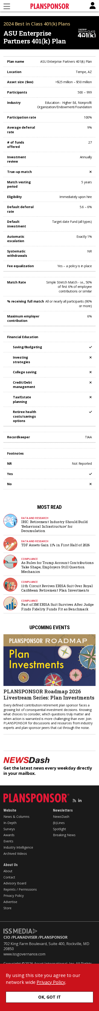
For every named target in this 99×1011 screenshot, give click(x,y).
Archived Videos (15, 853)
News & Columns (16, 816)
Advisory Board (14, 883)
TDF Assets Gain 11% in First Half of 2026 (55, 545)
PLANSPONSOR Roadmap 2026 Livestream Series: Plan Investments (48, 694)
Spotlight (59, 829)
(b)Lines (59, 823)
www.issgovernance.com (24, 954)
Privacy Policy (13, 895)
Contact (9, 877)
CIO (6, 937)
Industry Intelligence (18, 847)
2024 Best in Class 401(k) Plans (36, 24)
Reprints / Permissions (20, 889)
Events (8, 841)
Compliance (29, 559)
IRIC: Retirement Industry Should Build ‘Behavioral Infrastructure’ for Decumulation (54, 526)
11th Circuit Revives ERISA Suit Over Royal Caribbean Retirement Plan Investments (57, 588)
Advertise (10, 902)
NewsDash (61, 816)
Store (7, 908)
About (7, 871)
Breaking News (64, 835)
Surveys (9, 829)
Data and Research (34, 518)
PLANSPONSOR (53, 937)
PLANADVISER (25, 937)
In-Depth (10, 823)
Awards (9, 835)
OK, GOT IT (49, 997)
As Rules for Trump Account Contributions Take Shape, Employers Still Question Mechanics (57, 567)
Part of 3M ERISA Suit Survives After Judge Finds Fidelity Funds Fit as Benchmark (57, 606)
